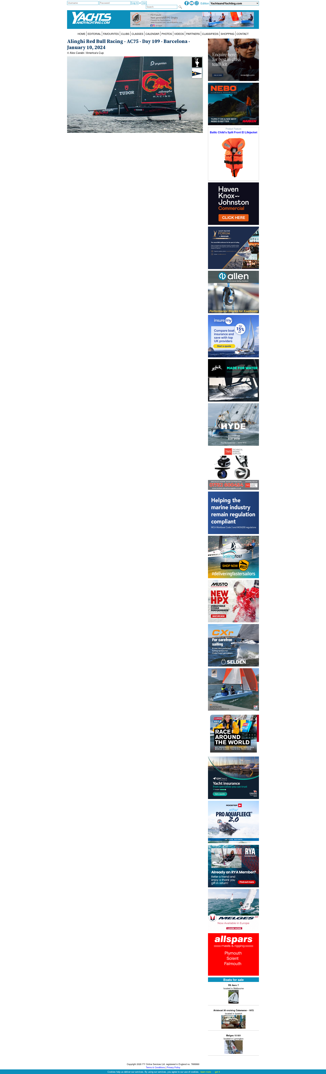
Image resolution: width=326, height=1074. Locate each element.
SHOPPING (227, 33)
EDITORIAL (94, 33)
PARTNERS (193, 33)
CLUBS (125, 33)
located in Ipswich (233, 1012)
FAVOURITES (111, 33)
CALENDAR (152, 33)
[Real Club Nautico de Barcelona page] (197, 77)
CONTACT (243, 33)
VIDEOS (179, 33)
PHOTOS (166, 33)
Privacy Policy (173, 1067)
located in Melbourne (233, 987)
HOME (81, 33)
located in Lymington (233, 1037)
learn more (206, 1071)
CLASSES (137, 33)
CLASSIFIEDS (210, 33)
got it (217, 1071)
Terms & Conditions (155, 1067)
